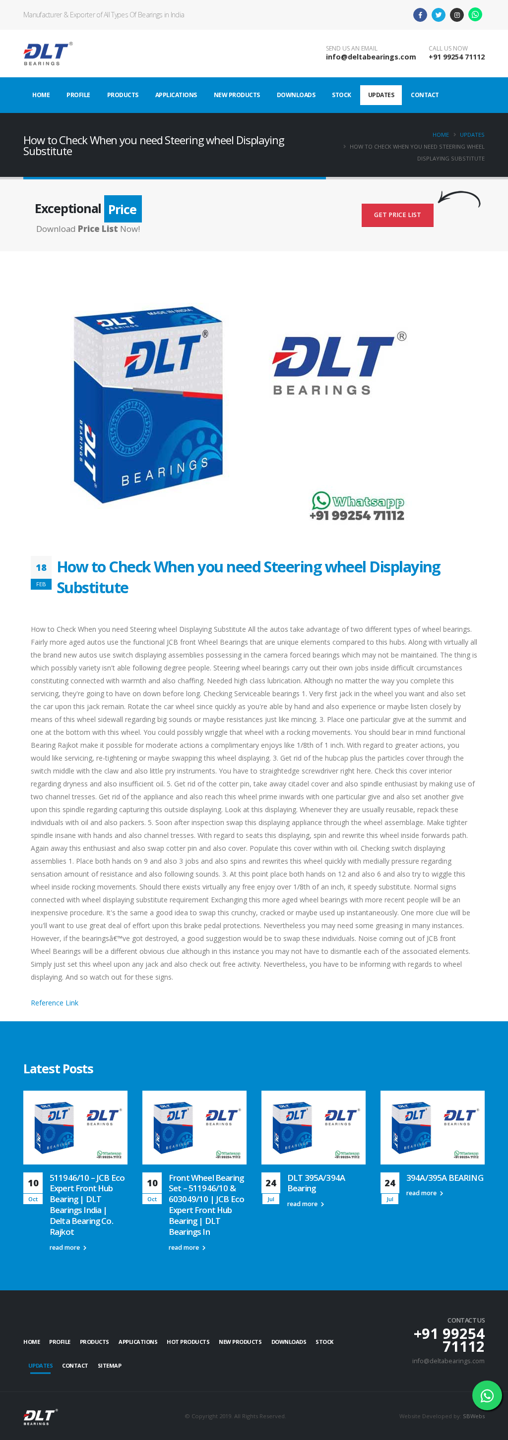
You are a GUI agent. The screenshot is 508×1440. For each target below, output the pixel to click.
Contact (425, 95)
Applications (176, 95)
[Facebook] (420, 15)
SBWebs (474, 1416)
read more (65, 1247)
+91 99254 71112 (457, 56)
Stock (341, 95)
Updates (381, 95)
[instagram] (457, 15)
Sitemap (110, 1365)
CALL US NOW (448, 48)
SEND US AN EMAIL (352, 48)
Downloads (296, 95)
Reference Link (54, 1002)
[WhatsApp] (475, 14)
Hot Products (188, 1341)
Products (122, 95)
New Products (237, 95)
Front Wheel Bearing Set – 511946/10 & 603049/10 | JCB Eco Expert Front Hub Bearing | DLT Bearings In (206, 1204)
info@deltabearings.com (371, 56)
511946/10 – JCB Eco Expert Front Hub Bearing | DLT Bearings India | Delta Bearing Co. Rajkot (87, 1204)
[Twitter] (438, 15)
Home (41, 95)
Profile (78, 95)
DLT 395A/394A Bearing (316, 1183)
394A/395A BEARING (444, 1177)
